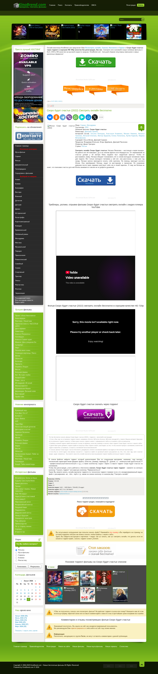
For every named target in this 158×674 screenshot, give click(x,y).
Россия (84, 146)
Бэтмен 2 (18, 416)
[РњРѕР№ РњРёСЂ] (88, 117)
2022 (86, 127)
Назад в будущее (21, 515)
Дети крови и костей (22, 429)
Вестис (17, 369)
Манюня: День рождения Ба (25, 342)
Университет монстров (23, 518)
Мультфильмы (23, 552)
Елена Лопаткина (118, 136)
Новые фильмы (78, 646)
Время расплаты (21, 483)
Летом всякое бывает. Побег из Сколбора (27, 455)
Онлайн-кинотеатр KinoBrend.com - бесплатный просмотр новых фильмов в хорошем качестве (30, 5)
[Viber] (69, 117)
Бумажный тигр (21, 410)
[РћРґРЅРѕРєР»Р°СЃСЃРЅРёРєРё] (56, 117)
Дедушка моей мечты (23, 513)
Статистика (124, 646)
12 (25, 593)
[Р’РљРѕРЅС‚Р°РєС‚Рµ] (50, 117)
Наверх (141, 664)
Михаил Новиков (130, 134)
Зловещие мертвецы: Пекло (25, 353)
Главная (52, 5)
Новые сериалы (111, 646)
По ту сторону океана (23, 526)
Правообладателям (81, 5)
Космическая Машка (22, 388)
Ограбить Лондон (21, 367)
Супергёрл (19, 345)
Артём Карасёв (132, 136)
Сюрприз (18, 529)
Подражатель (20, 510)
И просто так (20, 532)
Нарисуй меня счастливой (25, 496)
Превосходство (21, 524)
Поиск (60, 5)
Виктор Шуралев (104, 136)
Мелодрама (91, 125)
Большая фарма (21, 372)
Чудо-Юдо (19, 424)
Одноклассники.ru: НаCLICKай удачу (26, 325)
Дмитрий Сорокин (91, 131)
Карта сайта (19, 302)
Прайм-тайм (19, 397)
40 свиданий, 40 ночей (23, 383)
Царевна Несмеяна (22, 432)
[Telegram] (63, 117)
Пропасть (18, 364)
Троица (17, 486)
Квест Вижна (20, 419)
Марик (17, 446)
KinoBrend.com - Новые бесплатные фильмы (47, 665)
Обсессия (18, 358)
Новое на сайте (64, 646)
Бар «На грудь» (21, 494)
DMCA (93, 5)
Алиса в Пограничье (22, 334)
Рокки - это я (20, 380)
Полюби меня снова (22, 350)
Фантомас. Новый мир (23, 321)
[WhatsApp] (76, 117)
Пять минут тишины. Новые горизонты (25, 490)
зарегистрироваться (78, 628)
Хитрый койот (20, 378)
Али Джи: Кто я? (21, 413)
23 (40, 596)
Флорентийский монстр (23, 505)
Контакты (68, 5)
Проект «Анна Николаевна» (25, 316)
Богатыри (18, 361)
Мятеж (17, 356)
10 (17, 593)
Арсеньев (18, 435)
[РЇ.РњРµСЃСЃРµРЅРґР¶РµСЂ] (82, 117)
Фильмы (21, 550)
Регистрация (131, 5)
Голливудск (19, 337)
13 (28, 593)
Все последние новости (24, 300)
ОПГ (16, 421)
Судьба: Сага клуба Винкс (25, 481)
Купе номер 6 (20, 499)
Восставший (19, 394)
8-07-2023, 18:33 (56, 101)
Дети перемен (20, 329)
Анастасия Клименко (114, 134)
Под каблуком (20, 521)
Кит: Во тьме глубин (22, 375)
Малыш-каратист (21, 386)
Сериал (83, 125)
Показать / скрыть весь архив (26, 631)
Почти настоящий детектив (25, 427)
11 (21, 593)
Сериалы (21, 555)
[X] (95, 117)
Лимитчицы (19, 331)
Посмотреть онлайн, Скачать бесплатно (101, 48)
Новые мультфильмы (95, 646)
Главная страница (20, 646)
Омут (17, 348)
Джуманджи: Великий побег (25, 391)
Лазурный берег (21, 507)
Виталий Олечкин (90, 136)
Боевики (21, 558)
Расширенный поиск (22, 298)
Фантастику (22, 560)
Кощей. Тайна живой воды (25, 464)
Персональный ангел (23, 502)
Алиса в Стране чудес (23, 339)
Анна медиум (20, 318)
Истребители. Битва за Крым (26, 478)
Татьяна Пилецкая (97, 134)
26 (25, 599)
